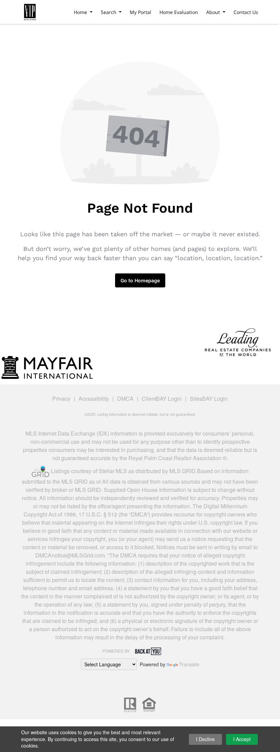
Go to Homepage (140, 280)
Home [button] (81, 12)
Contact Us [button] (246, 12)
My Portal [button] (140, 12)
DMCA (125, 398)
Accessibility (94, 398)
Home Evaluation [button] (178, 12)
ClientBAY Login (162, 398)
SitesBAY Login (209, 398)
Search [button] (109, 12)
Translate (189, 664)
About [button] (213, 12)
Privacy (61, 398)
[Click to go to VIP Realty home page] (30, 10)
